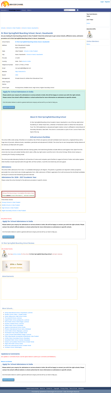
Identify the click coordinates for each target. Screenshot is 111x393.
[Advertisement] (43, 18)
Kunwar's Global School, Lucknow (14, 323)
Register (107, 2)
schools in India (26, 61)
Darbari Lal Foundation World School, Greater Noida (19, 342)
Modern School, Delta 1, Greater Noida (15, 314)
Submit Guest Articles (32, 388)
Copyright (56, 388)
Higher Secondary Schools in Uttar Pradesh (14, 210)
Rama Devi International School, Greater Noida (18, 345)
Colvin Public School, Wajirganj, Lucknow (16, 331)
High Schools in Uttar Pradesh (10, 208)
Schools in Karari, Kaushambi (30, 28)
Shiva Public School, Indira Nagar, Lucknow (17, 321)
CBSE (16, 75)
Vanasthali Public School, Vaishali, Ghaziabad (17, 340)
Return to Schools (6, 361)
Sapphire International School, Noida (15, 327)
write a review (17, 254)
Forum (24, 10)
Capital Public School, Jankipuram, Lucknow (17, 320)
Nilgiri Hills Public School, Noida (14, 343)
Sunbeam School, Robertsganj (13, 347)
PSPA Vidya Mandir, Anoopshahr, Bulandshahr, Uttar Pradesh (22, 336)
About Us (42, 388)
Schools (3, 28)
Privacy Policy (64, 388)
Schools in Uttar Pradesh (13, 28)
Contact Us (49, 388)
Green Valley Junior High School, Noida (16, 316)
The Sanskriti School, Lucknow (13, 318)
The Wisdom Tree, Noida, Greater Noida (16, 332)
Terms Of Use (73, 388)
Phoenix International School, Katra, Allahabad (18, 329)
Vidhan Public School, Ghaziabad (14, 325)
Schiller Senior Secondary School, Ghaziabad (17, 338)
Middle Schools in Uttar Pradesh (11, 205)
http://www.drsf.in (20, 71)
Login (102, 2)
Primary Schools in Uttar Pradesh (11, 202)
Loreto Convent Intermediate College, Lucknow (18, 334)
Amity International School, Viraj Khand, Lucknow (19, 312)
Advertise (81, 388)
